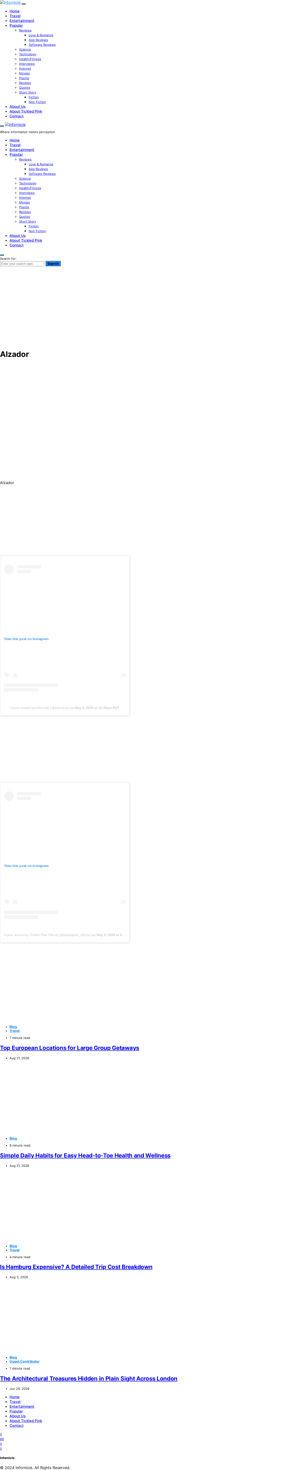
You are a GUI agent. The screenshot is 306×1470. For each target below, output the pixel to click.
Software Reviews (42, 45)
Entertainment (22, 20)
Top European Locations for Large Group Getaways (69, 1047)
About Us (18, 106)
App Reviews (38, 40)
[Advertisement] (153, 311)
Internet (25, 68)
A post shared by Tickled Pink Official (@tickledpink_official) (47, 935)
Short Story (27, 92)
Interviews (27, 64)
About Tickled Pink (26, 111)
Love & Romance (41, 35)
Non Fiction (37, 102)
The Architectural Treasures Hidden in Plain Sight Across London (88, 1378)
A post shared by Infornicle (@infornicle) (40, 708)
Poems (24, 78)
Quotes (24, 87)
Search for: (8, 259)
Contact (17, 116)
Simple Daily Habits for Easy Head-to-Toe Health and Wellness (85, 1155)
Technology (27, 54)
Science (25, 49)
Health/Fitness (30, 59)
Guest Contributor (25, 1361)
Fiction (34, 97)
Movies (24, 73)
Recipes (25, 83)
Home (15, 11)
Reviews (25, 30)
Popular (16, 25)
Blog (13, 1027)
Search (53, 263)
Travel (15, 16)
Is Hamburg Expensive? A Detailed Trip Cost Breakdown (76, 1266)
